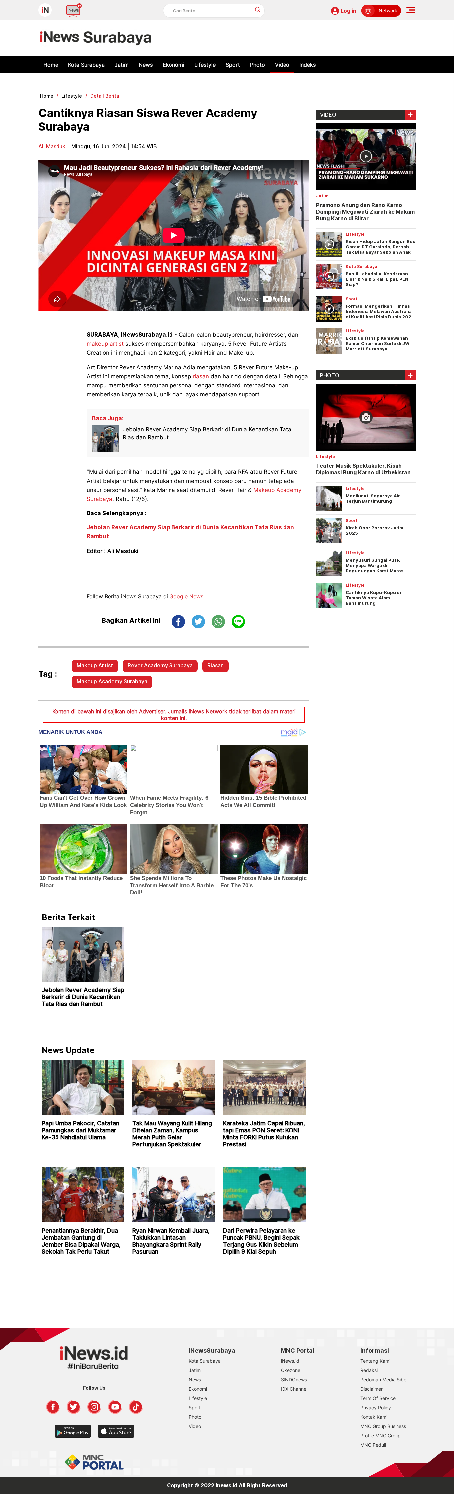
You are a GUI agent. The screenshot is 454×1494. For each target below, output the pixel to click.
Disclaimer (371, 1389)
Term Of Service (378, 1398)
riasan (201, 376)
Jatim (122, 64)
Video (282, 64)
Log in (348, 10)
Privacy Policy (375, 1407)
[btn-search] (257, 9)
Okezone (290, 1370)
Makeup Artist (95, 665)
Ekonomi (173, 64)
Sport (233, 64)
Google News (186, 596)
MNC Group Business (383, 1426)
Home (50, 64)
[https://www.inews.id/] (95, 38)
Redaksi (369, 1370)
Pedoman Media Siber (384, 1379)
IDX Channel (294, 1389)
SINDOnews (294, 1379)
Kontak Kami (373, 1417)
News (146, 64)
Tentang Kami (375, 1361)
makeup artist (105, 343)
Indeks (307, 64)
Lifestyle (205, 64)
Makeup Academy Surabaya (112, 681)
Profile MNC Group (380, 1435)
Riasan (215, 665)
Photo (257, 64)
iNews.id (290, 1361)
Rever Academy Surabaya (160, 665)
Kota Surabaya (86, 64)
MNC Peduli (373, 1444)
